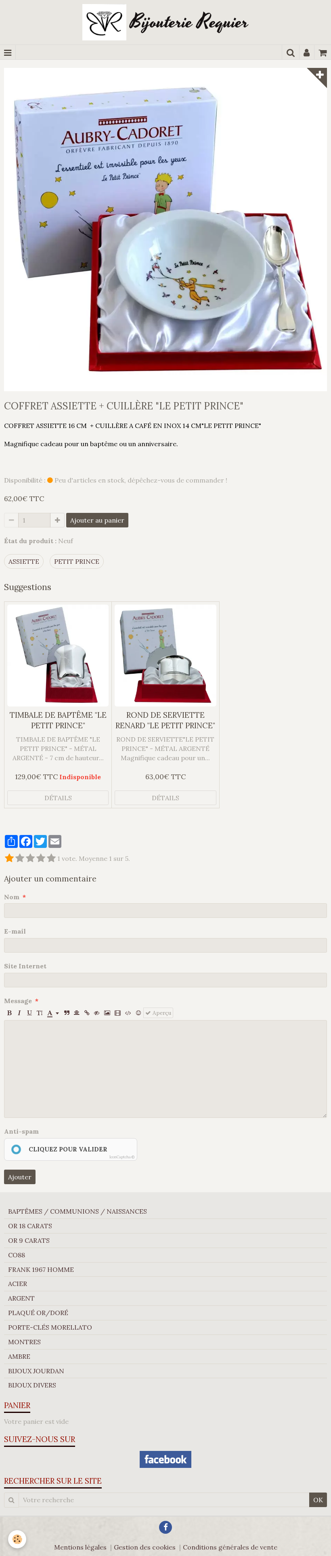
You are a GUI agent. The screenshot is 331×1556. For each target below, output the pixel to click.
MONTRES (24, 1342)
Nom (11, 897)
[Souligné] (29, 1013)
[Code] (128, 1013)
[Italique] (19, 1013)
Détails (58, 798)
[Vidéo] (117, 1013)
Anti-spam (21, 1131)
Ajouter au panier (97, 520)
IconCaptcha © (121, 1157)
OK (318, 1500)
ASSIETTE (23, 561)
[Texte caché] (97, 1013)
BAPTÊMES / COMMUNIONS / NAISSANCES (77, 1211)
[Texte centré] (76, 1013)
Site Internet (25, 966)
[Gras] (9, 1013)
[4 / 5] (40, 858)
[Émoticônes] (138, 1013)
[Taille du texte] (39, 1013)
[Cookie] (17, 1539)
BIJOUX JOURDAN (36, 1371)
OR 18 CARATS (30, 1226)
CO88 (16, 1255)
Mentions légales (80, 1547)
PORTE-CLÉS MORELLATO (50, 1327)
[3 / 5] (30, 858)
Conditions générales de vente (230, 1547)
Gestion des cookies (145, 1547)
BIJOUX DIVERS (32, 1385)
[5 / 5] (51, 858)
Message (18, 1001)
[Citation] (66, 1013)
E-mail (15, 931)
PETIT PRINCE (76, 561)
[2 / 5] (19, 858)
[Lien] (87, 1013)
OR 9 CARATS (29, 1240)
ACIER (17, 1284)
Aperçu (161, 1012)
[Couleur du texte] (53, 1013)
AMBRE (19, 1356)
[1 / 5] (9, 858)
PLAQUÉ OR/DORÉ (38, 1313)
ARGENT (21, 1298)
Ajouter (19, 1177)
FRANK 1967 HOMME (41, 1269)
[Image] (107, 1013)
